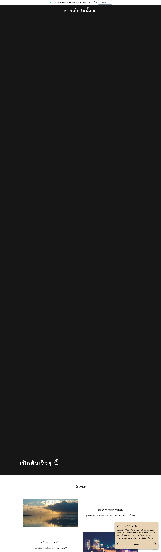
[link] (80, 11)
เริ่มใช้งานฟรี (105, 2)
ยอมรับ (136, 544)
